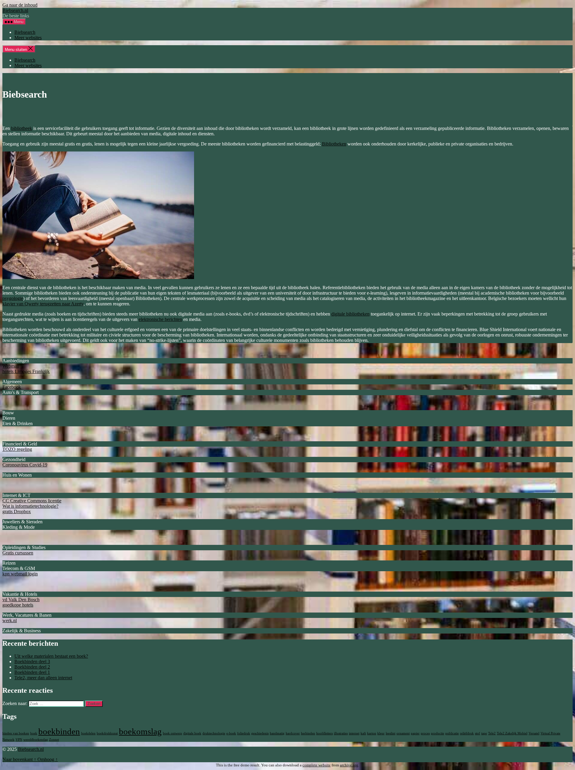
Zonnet (54, 739)
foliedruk (243, 733)
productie (437, 733)
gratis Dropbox (16, 511)
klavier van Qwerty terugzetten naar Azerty (43, 303)
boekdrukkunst (107, 733)
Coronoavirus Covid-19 (24, 464)
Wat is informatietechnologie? (30, 506)
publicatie (452, 733)
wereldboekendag (35, 739)
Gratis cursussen (17, 552)
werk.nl (9, 620)
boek (33, 733)
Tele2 (492, 733)
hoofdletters (324, 733)
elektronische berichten (160, 319)
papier (415, 733)
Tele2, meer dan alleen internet (43, 677)
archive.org (349, 765)
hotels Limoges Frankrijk (26, 371)
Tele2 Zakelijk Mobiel (512, 733)
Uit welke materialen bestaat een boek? (51, 656)
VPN (19, 739)
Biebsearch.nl (15, 10)
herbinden (308, 733)
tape (484, 733)
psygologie (12, 298)
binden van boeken (15, 733)
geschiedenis (260, 733)
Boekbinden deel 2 (32, 666)
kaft (363, 733)
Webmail (10, 366)
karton (371, 733)
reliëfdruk (467, 733)
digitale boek (192, 733)
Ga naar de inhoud (19, 4)
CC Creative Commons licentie (31, 500)
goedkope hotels (17, 604)
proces (425, 733)
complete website (316, 765)
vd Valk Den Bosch (21, 599)
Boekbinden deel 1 (32, 672)
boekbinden (59, 731)
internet (354, 733)
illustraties (341, 733)
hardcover (293, 733)
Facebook (11, 386)
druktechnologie (213, 733)
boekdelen (88, 733)
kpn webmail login (20, 573)
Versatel (534, 733)
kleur (381, 733)
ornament (403, 733)
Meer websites (28, 37)
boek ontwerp (172, 733)
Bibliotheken (334, 143)
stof (477, 733)
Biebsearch (24, 32)
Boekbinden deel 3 (32, 661)
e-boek (231, 733)
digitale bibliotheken (350, 313)
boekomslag (140, 731)
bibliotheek (21, 128)
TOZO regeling (17, 449)
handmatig (277, 733)
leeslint (390, 733)
